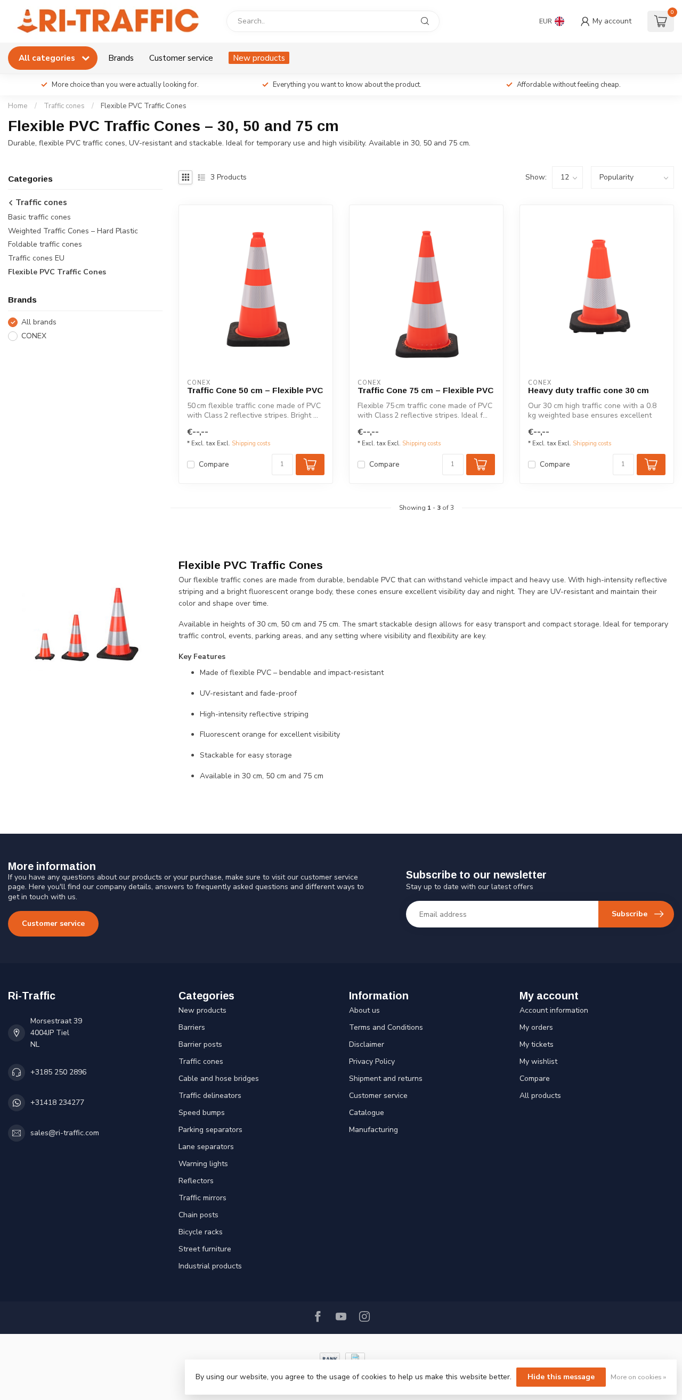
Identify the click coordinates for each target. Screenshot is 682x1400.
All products (540, 1095)
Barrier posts (200, 1044)
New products (259, 57)
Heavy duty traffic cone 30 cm (588, 390)
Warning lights (203, 1164)
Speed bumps (201, 1113)
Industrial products (210, 1266)
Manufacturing (373, 1130)
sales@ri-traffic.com (64, 1133)
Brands (121, 57)
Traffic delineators (209, 1095)
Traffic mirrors (202, 1198)
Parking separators (210, 1130)
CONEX (33, 336)
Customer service (181, 57)
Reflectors (196, 1181)
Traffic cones (64, 106)
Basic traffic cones (39, 217)
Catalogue (366, 1113)
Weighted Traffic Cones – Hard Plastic (73, 231)
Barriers (191, 1027)
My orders (536, 1027)
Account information (553, 1010)
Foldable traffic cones (45, 245)
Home (18, 106)
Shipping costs (251, 443)
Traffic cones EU (36, 259)
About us (364, 1010)
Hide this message (561, 1377)
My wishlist (538, 1061)
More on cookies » (638, 1376)
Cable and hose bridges (218, 1078)
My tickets (536, 1044)
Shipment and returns (386, 1078)
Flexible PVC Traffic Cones (143, 106)
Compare (214, 464)
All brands (38, 322)
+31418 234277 (57, 1102)
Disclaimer (366, 1044)
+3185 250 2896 (58, 1072)
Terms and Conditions (386, 1027)
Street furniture (204, 1249)
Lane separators (206, 1147)
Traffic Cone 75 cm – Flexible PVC (425, 390)
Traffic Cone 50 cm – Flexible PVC (255, 390)
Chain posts (198, 1215)
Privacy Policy (372, 1061)
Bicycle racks (200, 1232)
